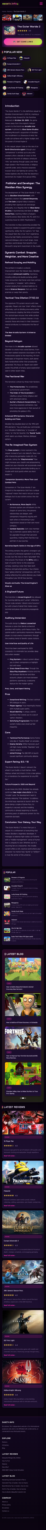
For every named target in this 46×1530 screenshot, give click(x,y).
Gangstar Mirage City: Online (11, 1460)
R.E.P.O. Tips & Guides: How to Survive (14, 1491)
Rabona (4, 1466)
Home (4, 11)
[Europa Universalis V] (27, 17)
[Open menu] (41, 3)
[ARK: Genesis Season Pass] (38, 17)
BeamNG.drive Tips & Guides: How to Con (15, 1488)
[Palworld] (17, 17)
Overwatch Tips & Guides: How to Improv (15, 1485)
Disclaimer (5, 1510)
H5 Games (5, 1447)
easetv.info (9, 3)
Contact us (5, 1513)
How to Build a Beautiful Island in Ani (14, 1494)
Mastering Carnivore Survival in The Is (14, 1482)
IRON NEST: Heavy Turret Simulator (13, 1472)
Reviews (10, 11)
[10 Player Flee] (7, 17)
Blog (3, 1450)
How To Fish (6, 1463)
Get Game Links (25, 42)
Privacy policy (6, 1507)
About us (5, 1504)
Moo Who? (5, 1469)
